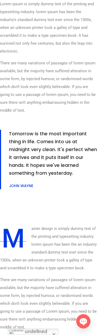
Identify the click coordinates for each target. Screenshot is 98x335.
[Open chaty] (83, 321)
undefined (35, 331)
